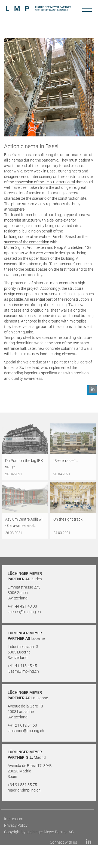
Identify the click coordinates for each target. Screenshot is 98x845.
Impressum (13, 819)
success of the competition (26, 242)
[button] (92, 390)
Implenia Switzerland (21, 367)
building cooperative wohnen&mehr (34, 236)
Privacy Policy (15, 825)
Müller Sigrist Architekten (25, 247)
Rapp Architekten (68, 247)
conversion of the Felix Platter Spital (45, 182)
